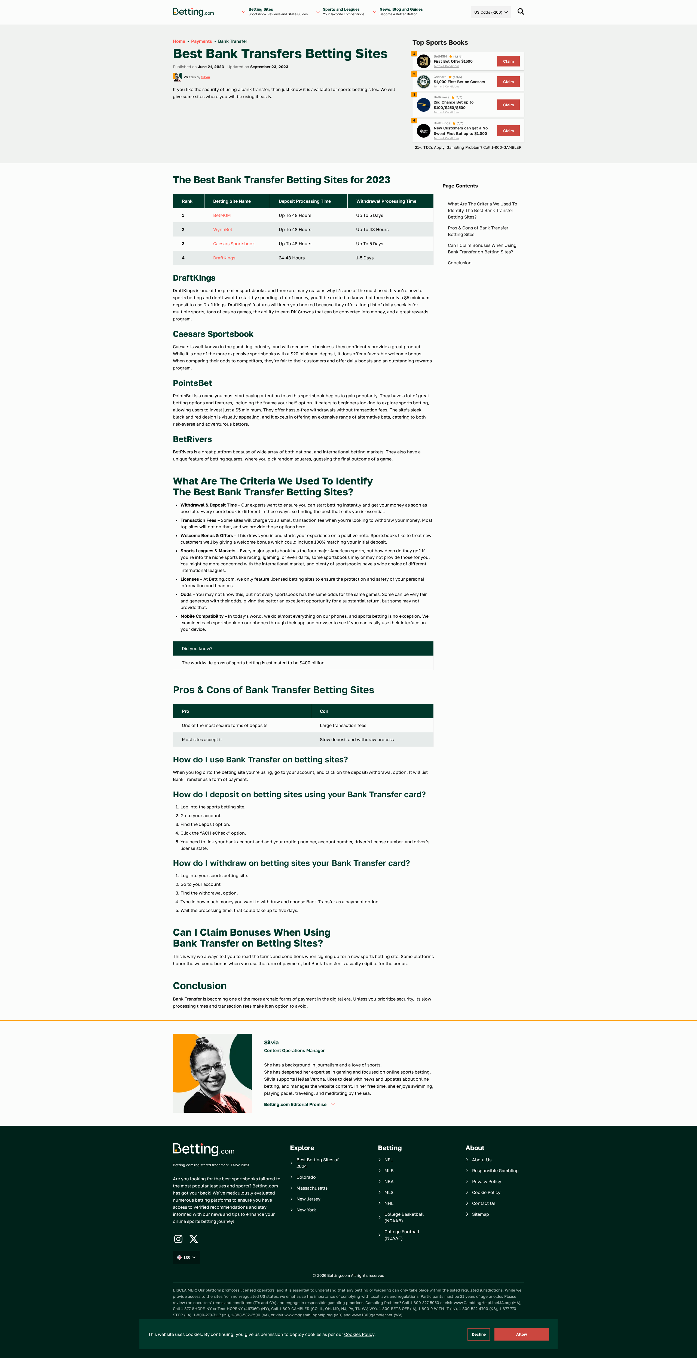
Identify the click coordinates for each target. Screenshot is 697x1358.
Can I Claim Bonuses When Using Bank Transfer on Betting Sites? (482, 248)
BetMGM (222, 215)
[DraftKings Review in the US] (423, 131)
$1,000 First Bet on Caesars (459, 81)
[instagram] (178, 1238)
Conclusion (460, 262)
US (187, 1257)
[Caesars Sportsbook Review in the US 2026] (423, 82)
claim (508, 61)
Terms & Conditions (446, 66)
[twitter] (193, 1238)
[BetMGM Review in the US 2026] (423, 61)
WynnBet (222, 229)
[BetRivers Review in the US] (423, 105)
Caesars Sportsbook (234, 243)
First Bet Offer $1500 (453, 61)
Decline (479, 1334)
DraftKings (224, 257)
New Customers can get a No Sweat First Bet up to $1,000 (461, 131)
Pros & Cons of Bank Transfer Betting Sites (478, 231)
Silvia (205, 77)
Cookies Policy (359, 1334)
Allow (521, 1334)
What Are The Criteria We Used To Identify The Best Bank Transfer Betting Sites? (482, 210)
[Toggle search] (521, 11)
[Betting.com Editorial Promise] (333, 1104)
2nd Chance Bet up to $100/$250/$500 (453, 105)
